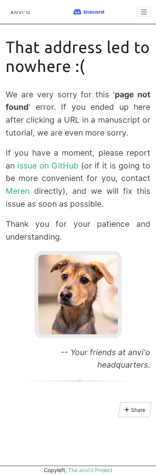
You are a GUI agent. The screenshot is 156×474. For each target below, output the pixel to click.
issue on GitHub (47, 165)
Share (138, 410)
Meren (18, 191)
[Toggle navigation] (143, 12)
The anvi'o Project (90, 470)
